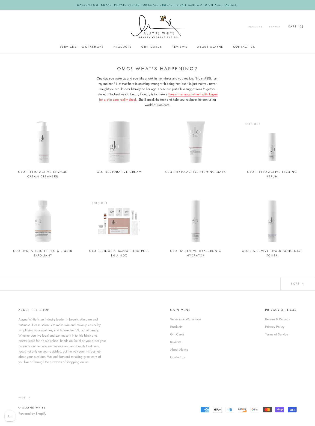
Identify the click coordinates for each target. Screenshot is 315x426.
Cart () (295, 26)
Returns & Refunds (277, 319)
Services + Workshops (82, 47)
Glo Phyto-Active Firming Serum (272, 174)
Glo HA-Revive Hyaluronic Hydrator (195, 253)
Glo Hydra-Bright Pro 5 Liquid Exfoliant (43, 253)
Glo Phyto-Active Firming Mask (195, 172)
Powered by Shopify (32, 413)
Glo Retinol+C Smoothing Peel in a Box (119, 253)
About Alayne (210, 47)
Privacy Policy (274, 326)
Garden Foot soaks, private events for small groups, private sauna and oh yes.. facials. (157, 5)
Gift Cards (151, 47)
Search (275, 26)
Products (122, 47)
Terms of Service (276, 334)
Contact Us (244, 47)
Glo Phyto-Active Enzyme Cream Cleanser (42, 174)
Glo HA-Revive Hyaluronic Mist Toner (272, 253)
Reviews (179, 47)
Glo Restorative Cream (119, 172)
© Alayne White (32, 407)
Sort (296, 284)
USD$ (22, 397)
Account (255, 26)
